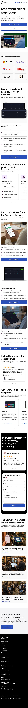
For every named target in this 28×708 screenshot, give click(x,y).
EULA (11, 698)
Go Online (3, 646)
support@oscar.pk (5, 679)
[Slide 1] (11, 428)
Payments (3, 648)
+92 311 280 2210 (5, 670)
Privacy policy (4, 698)
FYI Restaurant (13, 453)
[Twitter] (12, 689)
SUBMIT (14, 505)
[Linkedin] (5, 689)
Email (5, 489)
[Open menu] (26, 2)
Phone (5, 483)
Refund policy (18, 698)
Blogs (2, 653)
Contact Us (4, 650)
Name (5, 477)
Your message (6, 495)
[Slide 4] (16, 428)
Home (2, 643)
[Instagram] (8, 689)
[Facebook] (2, 689)
